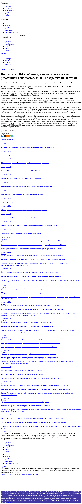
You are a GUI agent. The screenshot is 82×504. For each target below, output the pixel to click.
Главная (3, 69)
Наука (3, 304)
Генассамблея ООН (7, 140)
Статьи (7, 12)
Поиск (7, 16)
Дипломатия (9, 31)
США (3, 417)
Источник (4, 132)
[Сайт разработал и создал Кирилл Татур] (18, 490)
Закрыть (9, 502)
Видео (7, 14)
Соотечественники (11, 32)
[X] (5, 136)
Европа (7, 29)
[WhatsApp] (10, 136)
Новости (8, 7)
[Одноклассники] (7, 136)
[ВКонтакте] (2, 136)
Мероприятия (9, 10)
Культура (8, 25)
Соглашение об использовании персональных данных (19, 474)
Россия (7, 27)
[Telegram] (13, 136)
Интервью (8, 8)
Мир (6, 23)
